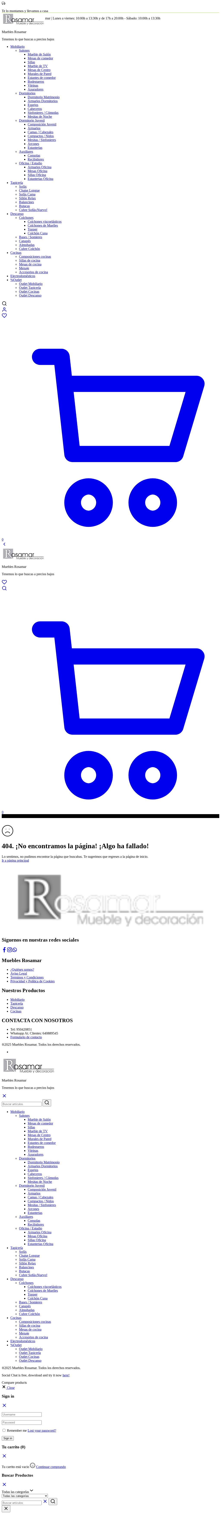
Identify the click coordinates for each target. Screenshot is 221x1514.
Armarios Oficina (39, 167)
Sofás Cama (27, 194)
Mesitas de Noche (40, 116)
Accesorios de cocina (33, 272)
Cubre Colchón (29, 249)
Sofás (23, 186)
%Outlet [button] (16, 280)
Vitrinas (33, 85)
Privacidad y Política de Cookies (32, 981)
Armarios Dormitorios (43, 101)
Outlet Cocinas (29, 291)
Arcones (33, 144)
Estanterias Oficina (40, 179)
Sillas (31, 62)
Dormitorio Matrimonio (44, 97)
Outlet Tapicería (30, 287)
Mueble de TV (38, 66)
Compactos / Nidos (41, 136)
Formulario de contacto (26, 1037)
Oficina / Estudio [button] (30, 163)
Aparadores (35, 89)
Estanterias (35, 147)
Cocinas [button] (15, 252)
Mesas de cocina (30, 264)
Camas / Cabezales (40, 132)
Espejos (33, 105)
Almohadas (27, 245)
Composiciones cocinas (35, 256)
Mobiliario (17, 999)
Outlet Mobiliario (31, 284)
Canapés (25, 241)
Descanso (17, 1007)
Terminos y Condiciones (27, 977)
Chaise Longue (29, 190)
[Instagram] (9, 951)
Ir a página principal (15, 860)
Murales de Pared (39, 74)
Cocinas (15, 1011)
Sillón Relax (27, 198)
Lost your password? (42, 1430)
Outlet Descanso (30, 295)
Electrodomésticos (22, 276)
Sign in (7, 1438)
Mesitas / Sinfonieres (42, 140)
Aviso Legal (18, 973)
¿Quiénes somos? (22, 969)
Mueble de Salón (39, 54)
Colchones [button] (26, 217)
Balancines (26, 202)
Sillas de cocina (29, 260)
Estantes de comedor (42, 77)
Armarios (34, 128)
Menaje (24, 268)
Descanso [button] (17, 214)
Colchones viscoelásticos (45, 221)
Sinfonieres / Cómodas (43, 112)
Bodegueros (36, 81)
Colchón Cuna (37, 233)
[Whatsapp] (14, 951)
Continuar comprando (51, 1467)
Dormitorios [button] (27, 93)
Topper (32, 229)
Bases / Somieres (30, 237)
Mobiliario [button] (17, 46)
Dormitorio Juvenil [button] (32, 120)
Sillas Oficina (37, 175)
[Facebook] (4, 951)
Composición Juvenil (42, 124)
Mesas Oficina (37, 171)
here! (66, 1375)
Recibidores (36, 159)
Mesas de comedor (40, 58)
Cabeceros (35, 109)
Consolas (34, 155)
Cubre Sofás (33, 210)
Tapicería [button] (16, 182)
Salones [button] (24, 50)
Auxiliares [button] (26, 151)
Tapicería (16, 1003)
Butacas (24, 206)
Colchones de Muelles (43, 225)
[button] (8, 1388)
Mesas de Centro (39, 70)
